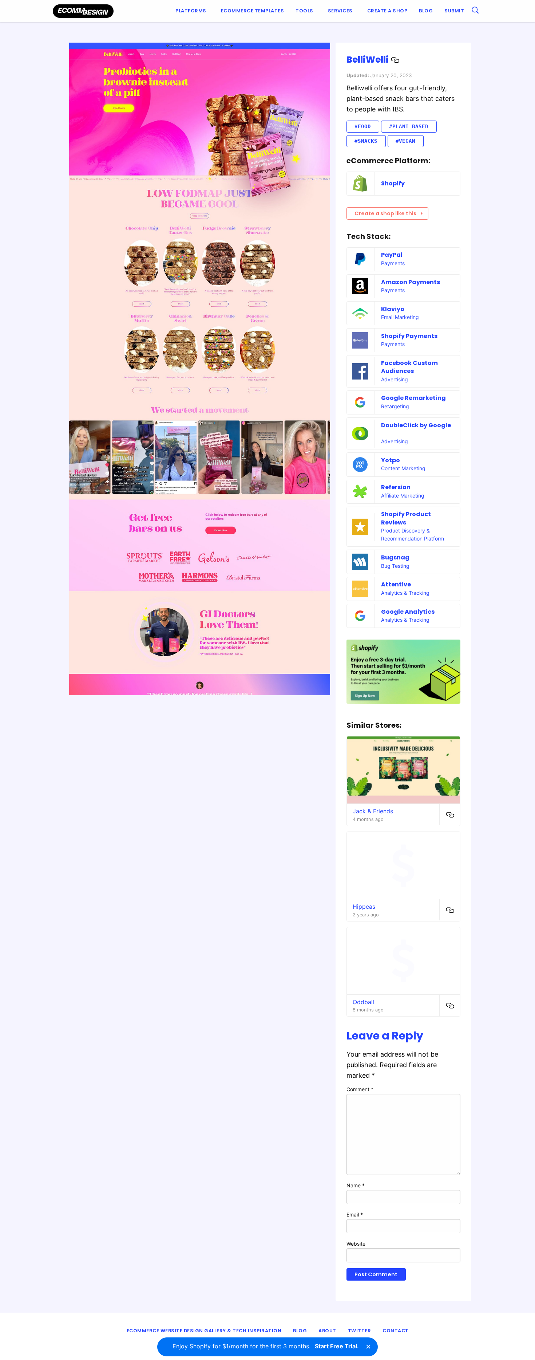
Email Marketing (400, 317)
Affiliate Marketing (402, 495)
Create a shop (387, 11)
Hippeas (364, 906)
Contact (396, 1331)
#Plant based (408, 126)
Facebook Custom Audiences (409, 367)
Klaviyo (392, 309)
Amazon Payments (410, 282)
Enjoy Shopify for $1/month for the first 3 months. (266, 1346)
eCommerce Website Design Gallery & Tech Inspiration (204, 1331)
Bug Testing (395, 566)
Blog (426, 11)
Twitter (359, 1331)
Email (354, 1214)
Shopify (393, 183)
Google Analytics (408, 612)
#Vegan (405, 141)
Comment (359, 1089)
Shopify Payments (409, 336)
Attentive (396, 584)
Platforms (190, 11)
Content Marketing (403, 468)
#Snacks (365, 141)
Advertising (394, 379)
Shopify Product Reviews (406, 518)
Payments (393, 263)
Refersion (396, 487)
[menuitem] (192, 11)
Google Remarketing (413, 398)
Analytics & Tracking (405, 593)
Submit (454, 11)
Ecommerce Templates (252, 11)
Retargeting (395, 406)
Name (355, 1185)
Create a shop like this (385, 213)
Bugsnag (395, 557)
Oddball (363, 1002)
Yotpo (390, 460)
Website (355, 1244)
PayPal (392, 255)
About (327, 1331)
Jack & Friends (373, 811)
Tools (304, 11)
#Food (362, 126)
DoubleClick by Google (416, 425)
